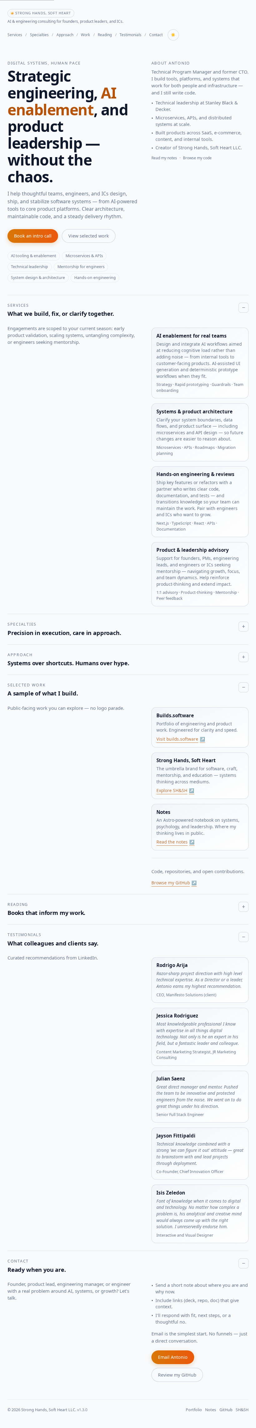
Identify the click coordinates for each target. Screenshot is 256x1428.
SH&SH (242, 1409)
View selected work (88, 236)
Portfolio (194, 1409)
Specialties (39, 34)
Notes (210, 1409)
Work (85, 34)
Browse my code (197, 158)
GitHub (226, 1409)
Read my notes (164, 158)
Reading (105, 34)
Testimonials (130, 34)
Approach (65, 34)
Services (14, 34)
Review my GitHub (177, 1375)
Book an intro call (33, 236)
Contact (156, 34)
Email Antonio (173, 1357)
